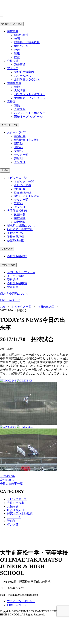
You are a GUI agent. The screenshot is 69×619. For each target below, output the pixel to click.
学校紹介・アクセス (11, 23)
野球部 (18, 158)
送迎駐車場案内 (24, 72)
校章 (17, 57)
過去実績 (19, 64)
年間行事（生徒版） (27, 139)
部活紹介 (19, 221)
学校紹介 (19, 218)
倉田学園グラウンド (27, 79)
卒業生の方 (7, 249)
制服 (17, 53)
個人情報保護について (14, 293)
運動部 (18, 147)
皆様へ (4, 170)
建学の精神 (21, 34)
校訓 (17, 38)
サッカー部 (21, 154)
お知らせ (19, 188)
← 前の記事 (7, 476)
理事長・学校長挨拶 (27, 42)
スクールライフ (9, 125)
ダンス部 (19, 162)
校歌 (17, 49)
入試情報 (19, 90)
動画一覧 (19, 214)
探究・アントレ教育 (27, 195)
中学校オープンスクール (29, 97)
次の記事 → (7, 479)
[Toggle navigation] (1, 16)
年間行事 (19, 136)
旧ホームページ (10, 300)
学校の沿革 (21, 46)
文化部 (18, 150)
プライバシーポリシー (21, 601)
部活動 (18, 143)
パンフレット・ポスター (29, 94)
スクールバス (22, 75)
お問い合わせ (8, 264)
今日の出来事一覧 (11, 483)
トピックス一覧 (24, 181)
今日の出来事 (22, 185)
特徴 (17, 86)
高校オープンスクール (28, 116)
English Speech (22, 192)
